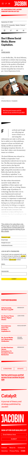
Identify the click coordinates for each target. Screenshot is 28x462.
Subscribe (7, 369)
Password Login (5, 237)
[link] (9, 4)
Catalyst (4, 448)
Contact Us (21, 448)
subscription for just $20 (10, 11)
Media (17, 25)
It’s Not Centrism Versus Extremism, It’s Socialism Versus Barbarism (7, 351)
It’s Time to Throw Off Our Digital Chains (7, 317)
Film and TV (4, 25)
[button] (3, 4)
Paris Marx (5, 52)
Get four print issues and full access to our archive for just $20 (12, 377)
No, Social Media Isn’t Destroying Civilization (7, 339)
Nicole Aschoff (21, 325)
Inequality (12, 25)
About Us (12, 448)
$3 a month (5, 231)
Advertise (4, 451)
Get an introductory (8, 9)
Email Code (4, 240)
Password (5, 271)
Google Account (5, 242)
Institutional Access (6, 245)
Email (3, 264)
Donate (20, 369)
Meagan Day (20, 307)
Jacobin (19, 9)
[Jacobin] (20, 3)
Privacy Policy (14, 451)
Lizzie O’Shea (20, 315)
